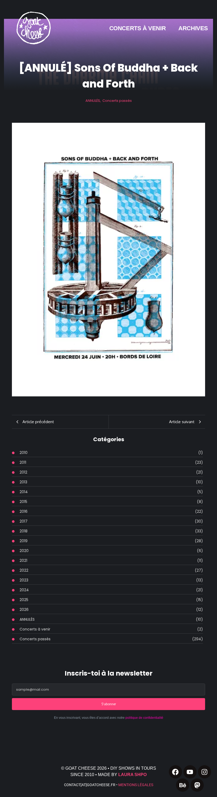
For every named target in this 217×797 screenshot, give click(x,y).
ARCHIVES (193, 28)
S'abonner (108, 704)
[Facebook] (175, 771)
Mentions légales (135, 785)
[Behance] (182, 785)
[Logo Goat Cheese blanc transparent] (33, 27)
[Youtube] (190, 771)
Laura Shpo (132, 774)
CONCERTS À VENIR (137, 28)
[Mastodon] (197, 785)
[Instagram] (204, 771)
